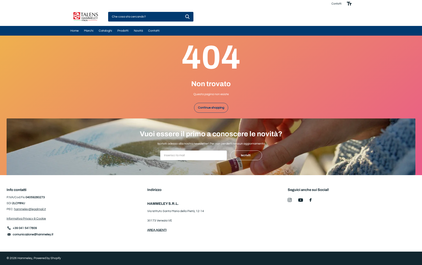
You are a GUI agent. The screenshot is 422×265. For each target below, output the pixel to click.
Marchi (88, 30)
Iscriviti (246, 155)
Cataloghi (105, 30)
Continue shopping (211, 107)
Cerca (187, 17)
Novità (138, 30)
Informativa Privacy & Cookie (26, 218)
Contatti (336, 3)
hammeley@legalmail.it (30, 209)
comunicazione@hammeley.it (33, 234)
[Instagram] (290, 200)
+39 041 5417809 (25, 228)
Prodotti (123, 30)
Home (74, 30)
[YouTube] (300, 200)
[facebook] (310, 200)
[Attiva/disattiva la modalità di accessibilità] (349, 4)
